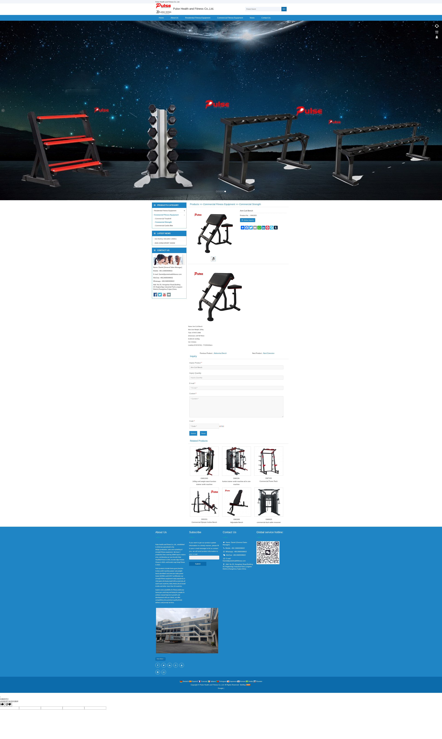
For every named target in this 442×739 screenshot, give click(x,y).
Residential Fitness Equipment (197, 18)
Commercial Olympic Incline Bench (204, 522)
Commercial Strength (250, 204)
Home (161, 18)
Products (194, 204)
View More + (160, 659)
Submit (193, 433)
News (252, 18)
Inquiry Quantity (195, 373)
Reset (203, 433)
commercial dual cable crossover (269, 522)
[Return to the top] (437, 38)
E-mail (192, 383)
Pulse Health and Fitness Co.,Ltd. (212, 685)
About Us (174, 18)
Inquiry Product (195, 363)
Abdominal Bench (220, 353)
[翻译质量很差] (8, 705)
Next (439, 110)
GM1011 (204, 519)
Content (192, 394)
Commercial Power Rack (269, 481)
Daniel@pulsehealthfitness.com (170, 274)
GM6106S (204, 478)
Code (192, 421)
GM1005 (236, 519)
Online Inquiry (248, 220)
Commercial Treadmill (163, 219)
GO (284, 9)
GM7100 (268, 478)
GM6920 (269, 519)
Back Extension (268, 353)
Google (220, 688)
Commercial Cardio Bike (164, 225)
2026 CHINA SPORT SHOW (164, 243)
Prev (3, 110)
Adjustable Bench (236, 522)
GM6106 (236, 478)
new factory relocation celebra (165, 239)
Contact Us (265, 18)
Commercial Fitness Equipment (230, 18)
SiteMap (243, 685)
